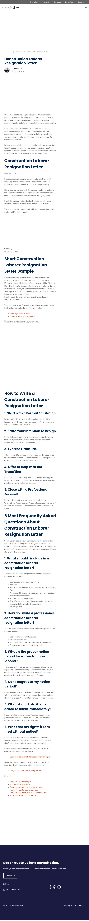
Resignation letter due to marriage (24, 790)
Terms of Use (69, 2)
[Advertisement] (30, 35)
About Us (46, 2)
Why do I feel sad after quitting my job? (26, 771)
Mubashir (18, 69)
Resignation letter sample (20, 782)
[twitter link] (54, 887)
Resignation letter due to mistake (23, 795)
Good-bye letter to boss (20, 313)
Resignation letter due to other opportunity (28, 793)
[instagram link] (50, 887)
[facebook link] (59, 887)
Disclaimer (81, 2)
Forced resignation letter (20, 784)
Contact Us (57, 2)
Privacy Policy (34, 2)
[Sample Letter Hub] (12, 7)
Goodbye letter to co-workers (22, 316)
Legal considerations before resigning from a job (30, 757)
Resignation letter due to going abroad (26, 787)
